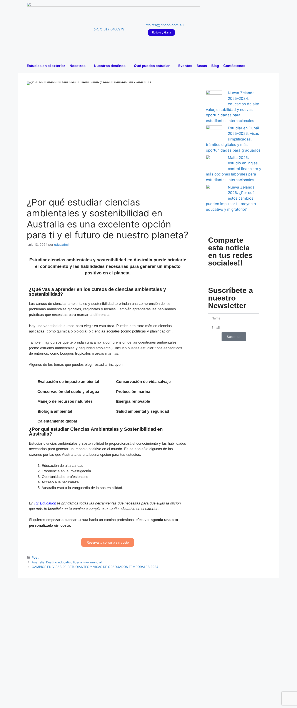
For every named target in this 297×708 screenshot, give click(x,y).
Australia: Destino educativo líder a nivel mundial (67, 562)
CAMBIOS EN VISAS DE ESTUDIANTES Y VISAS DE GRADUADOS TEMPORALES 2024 (95, 567)
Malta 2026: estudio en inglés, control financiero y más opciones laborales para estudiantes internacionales (233, 168)
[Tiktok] (244, 29)
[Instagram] (231, 29)
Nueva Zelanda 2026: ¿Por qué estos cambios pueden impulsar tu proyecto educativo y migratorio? (231, 198)
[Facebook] (225, 29)
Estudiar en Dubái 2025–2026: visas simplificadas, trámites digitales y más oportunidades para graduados (233, 139)
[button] (214, 274)
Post (35, 557)
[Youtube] (238, 29)
